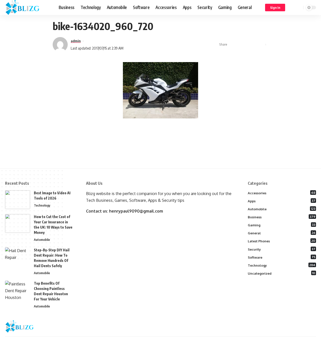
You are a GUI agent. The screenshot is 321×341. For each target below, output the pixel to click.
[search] (299, 7)
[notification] (292, 7)
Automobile (42, 240)
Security (281, 249)
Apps (281, 201)
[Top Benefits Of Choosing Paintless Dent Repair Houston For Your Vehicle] (17, 290)
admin (76, 41)
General (281, 233)
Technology (42, 205)
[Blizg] (28, 7)
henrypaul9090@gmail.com (136, 211)
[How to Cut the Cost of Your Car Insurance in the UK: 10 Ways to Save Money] (17, 223)
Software (281, 257)
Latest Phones (281, 241)
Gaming (281, 225)
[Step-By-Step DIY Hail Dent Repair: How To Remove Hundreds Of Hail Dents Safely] (17, 256)
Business (281, 217)
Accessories (281, 193)
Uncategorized (281, 273)
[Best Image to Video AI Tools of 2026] (17, 199)
